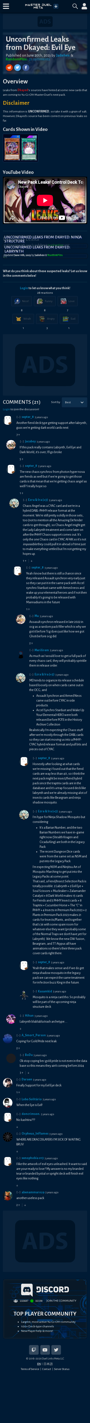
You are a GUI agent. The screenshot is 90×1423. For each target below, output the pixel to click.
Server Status (61, 1369)
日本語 (48, 1364)
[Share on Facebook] (25, 67)
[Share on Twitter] (18, 67)
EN (39, 1363)
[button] (6, 6)
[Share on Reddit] (10, 67)
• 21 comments (39, 59)
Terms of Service (30, 1369)
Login (24, 288)
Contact (46, 1369)
